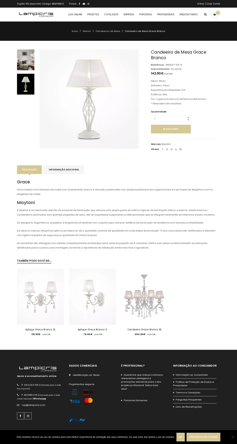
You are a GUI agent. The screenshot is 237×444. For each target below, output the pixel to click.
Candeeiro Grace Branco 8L (144, 329)
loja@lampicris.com (33, 405)
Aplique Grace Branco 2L (40, 329)
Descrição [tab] (29, 169)
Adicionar (172, 129)
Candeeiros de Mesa (108, 31)
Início (75, 31)
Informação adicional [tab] (64, 169)
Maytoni (166, 144)
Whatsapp (39, 398)
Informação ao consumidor (192, 375)
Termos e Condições (188, 392)
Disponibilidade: (160, 69)
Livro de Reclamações (189, 406)
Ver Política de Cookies (203, 436)
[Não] (232, 437)
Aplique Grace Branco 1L (92, 329)
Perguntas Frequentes (189, 399)
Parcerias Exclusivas (135, 400)
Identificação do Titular (86, 375)
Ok (180, 436)
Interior (87, 31)
